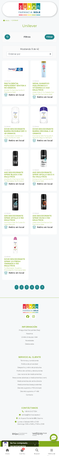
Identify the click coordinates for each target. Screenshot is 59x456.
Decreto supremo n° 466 (29, 391)
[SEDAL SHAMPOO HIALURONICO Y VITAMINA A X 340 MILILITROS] (44, 69)
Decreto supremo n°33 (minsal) (29, 388)
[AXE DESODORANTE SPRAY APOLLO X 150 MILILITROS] (15, 202)
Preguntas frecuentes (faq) (29, 330)
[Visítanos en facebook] (27, 316)
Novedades (29, 341)
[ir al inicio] (30, 308)
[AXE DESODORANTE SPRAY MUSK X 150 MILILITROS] (44, 202)
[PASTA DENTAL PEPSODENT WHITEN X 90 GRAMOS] (15, 69)
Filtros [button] (27, 37)
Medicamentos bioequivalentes (30, 385)
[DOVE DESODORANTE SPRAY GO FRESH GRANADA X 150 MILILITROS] (15, 245)
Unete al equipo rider (29, 337)
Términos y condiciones (29, 361)
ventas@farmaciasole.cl (31, 415)
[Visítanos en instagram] (33, 316)
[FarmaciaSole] (29, 9)
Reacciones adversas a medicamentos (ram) (29, 378)
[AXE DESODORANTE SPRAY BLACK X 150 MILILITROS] (15, 158)
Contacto (29, 395)
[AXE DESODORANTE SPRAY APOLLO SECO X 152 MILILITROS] (44, 158)
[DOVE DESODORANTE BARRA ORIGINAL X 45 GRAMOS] (44, 115)
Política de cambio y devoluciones (30, 371)
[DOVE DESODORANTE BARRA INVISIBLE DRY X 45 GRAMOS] (15, 115)
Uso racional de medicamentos (30, 374)
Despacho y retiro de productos (29, 367)
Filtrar (50, 37)
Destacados (29, 344)
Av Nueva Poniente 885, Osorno (30, 418)
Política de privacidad (29, 364)
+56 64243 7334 (31, 411)
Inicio (7, 20)
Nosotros (29, 334)
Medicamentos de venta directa (29, 381)
